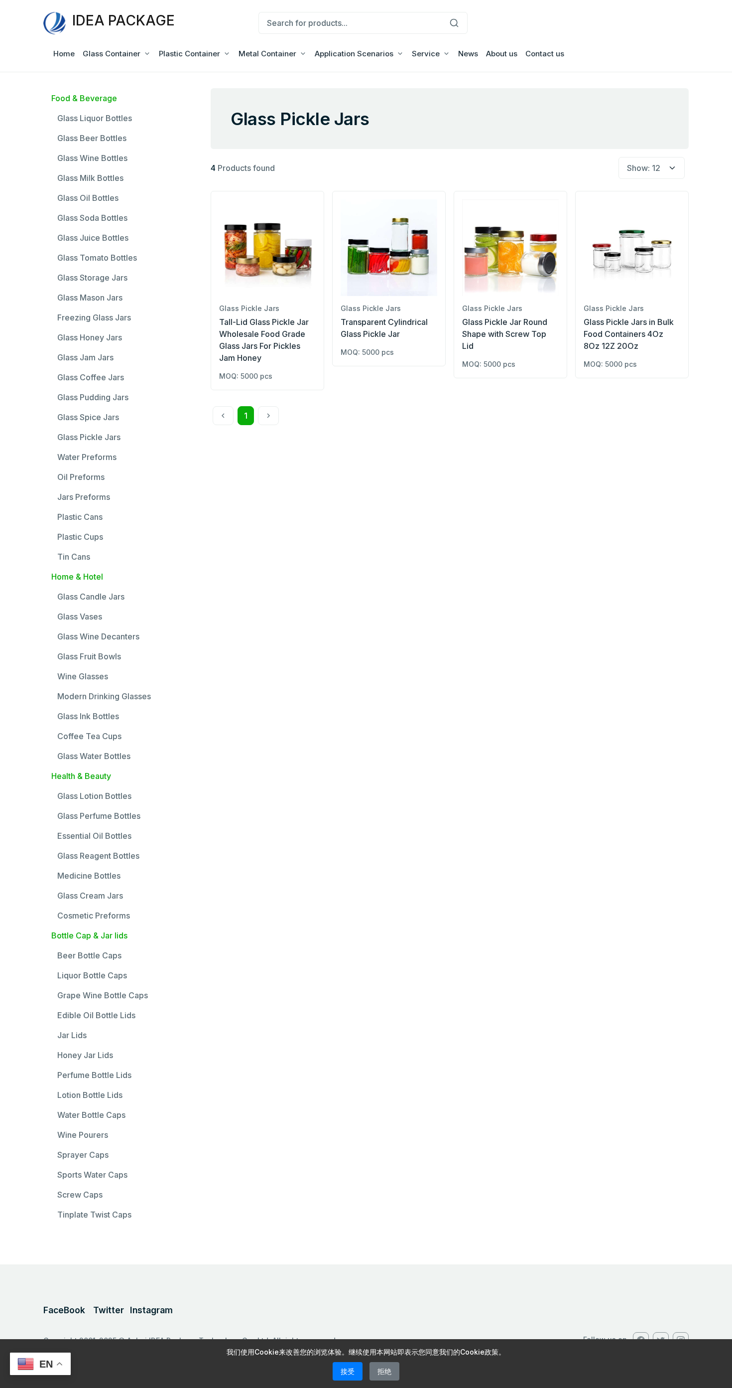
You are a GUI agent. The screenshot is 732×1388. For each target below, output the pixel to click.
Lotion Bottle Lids (89, 1095)
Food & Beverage (84, 98)
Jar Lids (72, 1035)
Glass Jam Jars (85, 357)
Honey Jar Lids (85, 1055)
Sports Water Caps (92, 1175)
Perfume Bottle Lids (94, 1075)
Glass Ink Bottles (88, 716)
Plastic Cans (80, 517)
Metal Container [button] (267, 53)
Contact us (544, 53)
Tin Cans (73, 557)
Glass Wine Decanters (98, 636)
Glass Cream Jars (90, 896)
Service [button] (426, 53)
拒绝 (384, 1371)
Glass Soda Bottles (92, 218)
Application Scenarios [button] (354, 53)
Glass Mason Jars (89, 298)
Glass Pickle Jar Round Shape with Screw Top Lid (504, 334)
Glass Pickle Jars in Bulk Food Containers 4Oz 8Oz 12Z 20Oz (629, 334)
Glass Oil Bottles (88, 198)
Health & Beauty (81, 776)
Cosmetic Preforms (93, 916)
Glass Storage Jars (92, 278)
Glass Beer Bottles (91, 138)
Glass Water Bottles (93, 756)
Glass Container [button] (111, 53)
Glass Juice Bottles (92, 238)
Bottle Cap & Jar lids (89, 935)
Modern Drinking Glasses (104, 696)
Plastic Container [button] (189, 53)
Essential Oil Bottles (94, 836)
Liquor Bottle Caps (92, 975)
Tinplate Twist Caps (94, 1215)
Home (64, 53)
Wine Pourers (82, 1135)
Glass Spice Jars (88, 417)
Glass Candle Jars (90, 597)
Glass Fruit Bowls (89, 656)
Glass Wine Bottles (92, 158)
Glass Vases (79, 616)
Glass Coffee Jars (90, 377)
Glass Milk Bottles (90, 178)
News (468, 53)
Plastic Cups (80, 537)
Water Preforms (87, 457)
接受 (348, 1371)
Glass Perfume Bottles (98, 816)
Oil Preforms (81, 477)
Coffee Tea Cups (89, 736)
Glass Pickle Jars (89, 437)
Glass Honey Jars (89, 337)
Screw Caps (80, 1195)
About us (501, 53)
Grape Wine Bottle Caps (102, 995)
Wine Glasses (82, 676)
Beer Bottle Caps (89, 955)
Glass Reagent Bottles (98, 856)
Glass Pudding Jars (92, 397)
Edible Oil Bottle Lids (96, 1015)
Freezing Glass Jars (94, 317)
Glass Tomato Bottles (97, 258)
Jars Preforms (83, 497)
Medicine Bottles (89, 876)
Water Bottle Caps (91, 1115)
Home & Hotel (77, 577)
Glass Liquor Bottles (94, 118)
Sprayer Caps (83, 1155)
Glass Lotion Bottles (94, 796)
